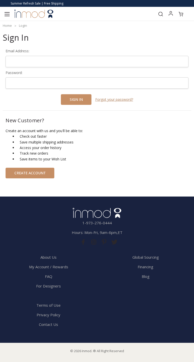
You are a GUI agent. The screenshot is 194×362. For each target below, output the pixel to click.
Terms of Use (48, 305)
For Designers (48, 285)
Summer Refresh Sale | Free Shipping (37, 3)
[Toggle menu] (7, 14)
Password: (14, 72)
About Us (48, 257)
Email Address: (17, 51)
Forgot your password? (114, 99)
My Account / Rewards (48, 266)
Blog (146, 276)
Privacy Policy (48, 314)
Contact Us (48, 324)
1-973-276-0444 (97, 222)
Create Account (30, 173)
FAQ (48, 276)
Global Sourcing (145, 257)
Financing (145, 266)
